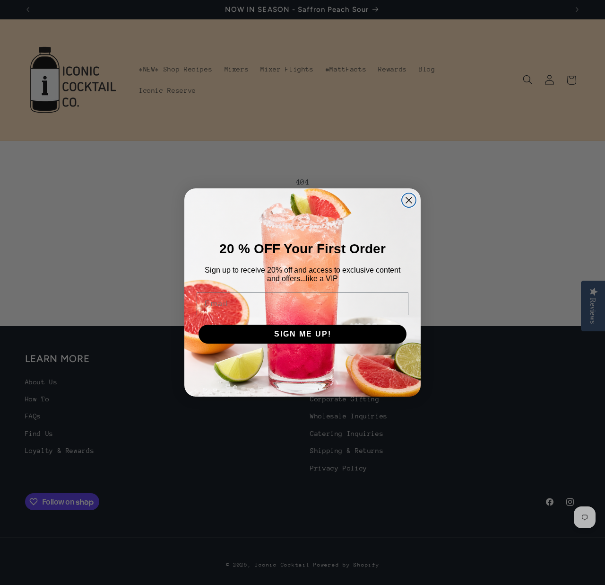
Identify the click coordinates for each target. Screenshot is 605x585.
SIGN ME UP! (302, 334)
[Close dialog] (409, 200)
